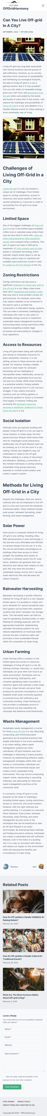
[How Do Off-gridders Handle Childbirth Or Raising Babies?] (23, 901)
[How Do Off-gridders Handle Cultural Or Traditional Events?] (23, 940)
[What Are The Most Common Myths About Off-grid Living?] (23, 979)
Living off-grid (10, 188)
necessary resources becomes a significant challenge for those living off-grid (23, 407)
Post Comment (12, 1087)
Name (8, 1029)
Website (8, 1045)
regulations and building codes (28, 291)
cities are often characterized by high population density (22, 238)
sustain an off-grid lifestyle (18, 265)
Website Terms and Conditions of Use (19, 1105)
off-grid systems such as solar (27, 248)
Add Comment (12, 1053)
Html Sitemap (8, 1102)
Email (8, 1037)
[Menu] (43, 5)
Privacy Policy (24, 1102)
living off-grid (9, 106)
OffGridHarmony (16, 8)
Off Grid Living (27, 32)
